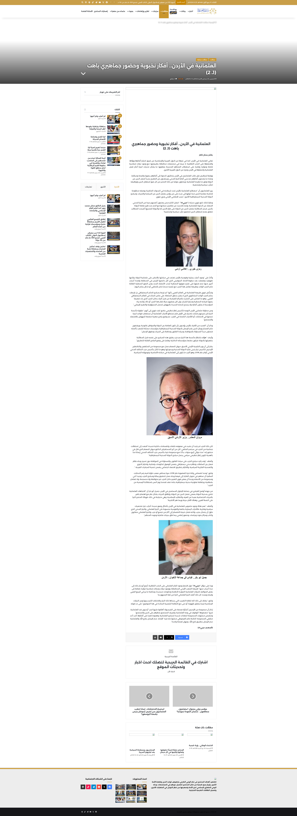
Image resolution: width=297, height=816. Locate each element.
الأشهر (103, 187)
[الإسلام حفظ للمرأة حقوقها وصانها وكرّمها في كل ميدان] (171, 740)
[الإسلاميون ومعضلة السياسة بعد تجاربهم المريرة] (142, 740)
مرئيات (155, 11)
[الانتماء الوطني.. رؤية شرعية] (200, 738)
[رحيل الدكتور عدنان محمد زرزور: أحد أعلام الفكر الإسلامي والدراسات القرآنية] (113, 209)
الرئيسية (212, 22)
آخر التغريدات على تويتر (110, 92)
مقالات (165, 11)
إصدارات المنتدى (101, 11)
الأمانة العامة (87, 11)
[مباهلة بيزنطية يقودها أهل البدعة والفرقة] (113, 129)
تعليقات (88, 187)
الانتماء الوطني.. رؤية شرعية (201, 745)
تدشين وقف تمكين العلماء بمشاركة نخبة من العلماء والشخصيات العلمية (148, 2)
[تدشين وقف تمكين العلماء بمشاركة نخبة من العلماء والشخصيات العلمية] (113, 249)
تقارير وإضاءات (143, 11)
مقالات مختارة (202, 60)
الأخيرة (116, 187)
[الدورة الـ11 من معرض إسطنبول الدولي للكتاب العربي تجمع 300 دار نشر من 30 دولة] (113, 236)
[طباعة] (155, 637)
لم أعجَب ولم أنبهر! (97, 116)
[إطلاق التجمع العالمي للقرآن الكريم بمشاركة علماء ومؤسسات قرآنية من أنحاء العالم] (113, 222)
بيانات (183, 11)
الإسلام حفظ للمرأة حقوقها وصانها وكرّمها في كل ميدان (172, 751)
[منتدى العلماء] (206, 11)
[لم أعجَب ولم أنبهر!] (113, 119)
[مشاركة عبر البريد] (160, 637)
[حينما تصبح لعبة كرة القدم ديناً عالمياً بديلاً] (113, 150)
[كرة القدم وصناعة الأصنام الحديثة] (113, 140)
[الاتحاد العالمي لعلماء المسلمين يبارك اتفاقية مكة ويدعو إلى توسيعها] (142, 800)
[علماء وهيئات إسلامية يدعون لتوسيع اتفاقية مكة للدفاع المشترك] (120, 793)
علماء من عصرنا (118, 11)
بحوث (131, 11)
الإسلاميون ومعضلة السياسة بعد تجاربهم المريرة (142, 751)
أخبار (191, 11)
